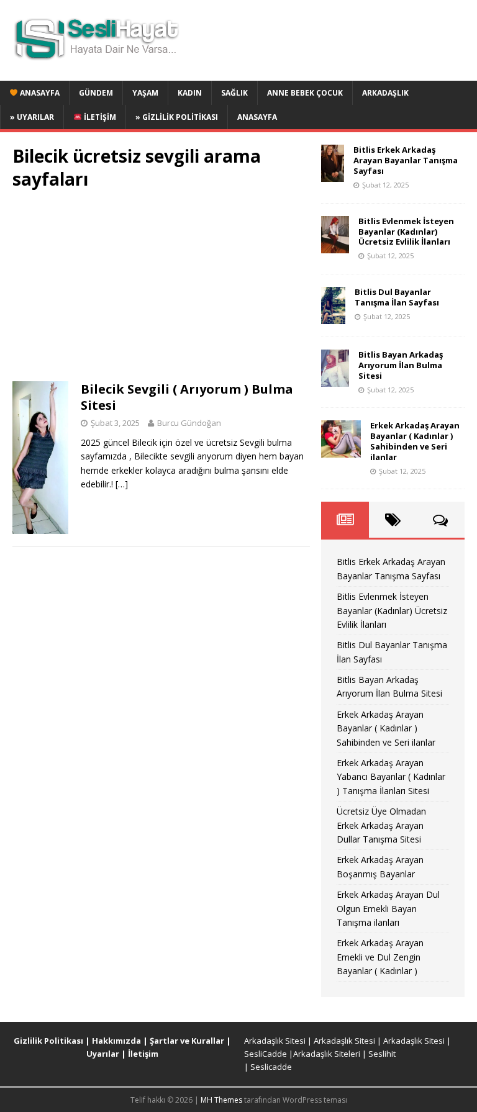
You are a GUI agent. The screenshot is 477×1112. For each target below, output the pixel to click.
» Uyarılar (32, 117)
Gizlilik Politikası (48, 1040)
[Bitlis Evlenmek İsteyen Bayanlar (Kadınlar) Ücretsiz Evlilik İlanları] (335, 245)
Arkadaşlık (385, 93)
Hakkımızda (116, 1040)
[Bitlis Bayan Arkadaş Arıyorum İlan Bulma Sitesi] (335, 380)
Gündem (96, 93)
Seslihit (382, 1053)
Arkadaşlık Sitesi (275, 1040)
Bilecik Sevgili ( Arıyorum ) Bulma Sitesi (187, 397)
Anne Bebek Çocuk (305, 93)
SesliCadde (265, 1053)
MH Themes (221, 1100)
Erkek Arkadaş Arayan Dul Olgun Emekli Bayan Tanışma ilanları (388, 908)
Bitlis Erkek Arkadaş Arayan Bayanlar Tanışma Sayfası (405, 160)
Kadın (190, 93)
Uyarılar (102, 1053)
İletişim (99, 117)
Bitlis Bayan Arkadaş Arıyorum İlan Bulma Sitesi (400, 365)
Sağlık (234, 93)
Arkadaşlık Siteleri (326, 1053)
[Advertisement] (161, 289)
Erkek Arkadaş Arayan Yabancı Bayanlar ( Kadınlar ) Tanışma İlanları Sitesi (391, 777)
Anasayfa (39, 93)
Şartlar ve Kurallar (187, 1040)
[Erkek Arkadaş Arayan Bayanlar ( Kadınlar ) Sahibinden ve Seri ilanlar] (341, 450)
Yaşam (145, 93)
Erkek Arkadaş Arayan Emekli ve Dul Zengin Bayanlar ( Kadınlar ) (380, 957)
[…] (122, 484)
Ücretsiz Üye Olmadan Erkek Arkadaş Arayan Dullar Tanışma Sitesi (381, 825)
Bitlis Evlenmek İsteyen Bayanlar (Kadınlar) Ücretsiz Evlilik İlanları (406, 231)
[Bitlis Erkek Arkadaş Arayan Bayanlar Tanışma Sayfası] (332, 175)
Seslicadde (271, 1066)
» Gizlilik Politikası (176, 117)
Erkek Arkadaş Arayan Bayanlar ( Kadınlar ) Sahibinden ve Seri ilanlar (415, 441)
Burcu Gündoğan (189, 422)
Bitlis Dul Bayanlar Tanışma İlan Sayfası (397, 297)
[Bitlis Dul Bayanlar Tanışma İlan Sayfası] (333, 317)
